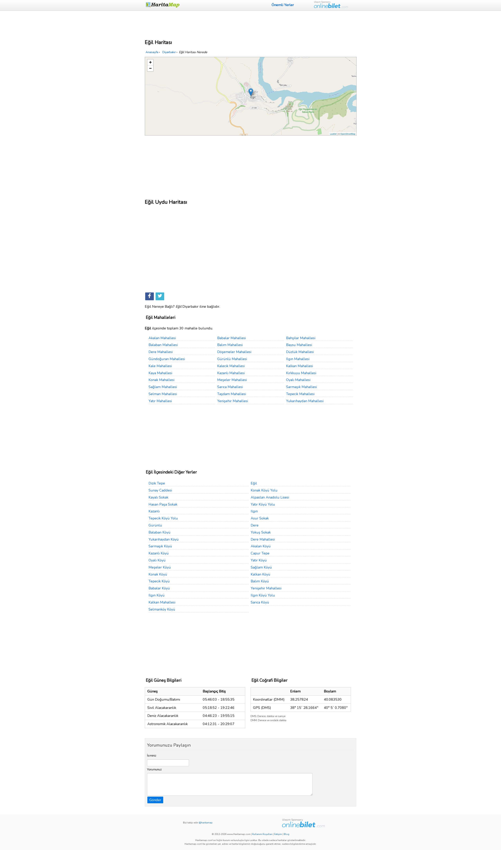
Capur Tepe (260, 553)
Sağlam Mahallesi (163, 387)
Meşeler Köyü (160, 567)
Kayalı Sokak (158, 497)
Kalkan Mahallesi (299, 366)
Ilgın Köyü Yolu (263, 595)
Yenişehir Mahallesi (232, 401)
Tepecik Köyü (159, 581)
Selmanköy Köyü (162, 609)
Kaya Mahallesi (160, 373)
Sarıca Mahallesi (230, 387)
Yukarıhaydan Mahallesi (304, 401)
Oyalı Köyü (157, 560)
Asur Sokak (260, 518)
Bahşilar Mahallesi (300, 338)
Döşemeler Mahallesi (234, 352)
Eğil (254, 483)
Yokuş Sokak (261, 532)
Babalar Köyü (159, 588)
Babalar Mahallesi (231, 338)
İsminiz (151, 755)
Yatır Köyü (259, 560)
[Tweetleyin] (160, 296)
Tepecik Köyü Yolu (163, 518)
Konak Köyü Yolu (264, 490)
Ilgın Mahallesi (297, 359)
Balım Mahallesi (230, 345)
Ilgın (254, 511)
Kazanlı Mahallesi (231, 373)
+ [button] (150, 62)
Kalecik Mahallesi (231, 366)
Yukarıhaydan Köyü (164, 539)
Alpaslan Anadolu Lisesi (270, 497)
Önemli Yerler (283, 5)
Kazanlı (154, 511)
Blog (286, 834)
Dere (255, 525)
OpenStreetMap (347, 133)
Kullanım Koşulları (262, 834)
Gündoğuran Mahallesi (167, 359)
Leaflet (333, 133)
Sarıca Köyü (260, 602)
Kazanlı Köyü (159, 553)
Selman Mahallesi (163, 394)
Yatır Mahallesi (160, 401)
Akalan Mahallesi (162, 338)
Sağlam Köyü (261, 567)
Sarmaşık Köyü (160, 546)
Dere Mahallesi (161, 352)
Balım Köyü (260, 581)
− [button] (150, 68)
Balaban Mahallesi (163, 345)
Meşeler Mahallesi (232, 379)
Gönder (155, 800)
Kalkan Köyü (260, 574)
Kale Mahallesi (160, 366)
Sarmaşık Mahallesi (301, 387)
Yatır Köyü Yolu (263, 504)
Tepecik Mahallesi (300, 394)
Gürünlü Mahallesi (232, 359)
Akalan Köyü (261, 546)
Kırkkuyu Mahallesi (301, 373)
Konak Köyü (158, 574)
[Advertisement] (250, 24)
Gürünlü (155, 525)
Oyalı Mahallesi (298, 379)
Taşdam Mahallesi (231, 394)
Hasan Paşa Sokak (163, 504)
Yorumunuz (154, 769)
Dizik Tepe (157, 483)
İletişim (278, 834)
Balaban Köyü (159, 532)
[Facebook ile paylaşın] (149, 296)
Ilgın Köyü (157, 595)
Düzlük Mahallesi (300, 352)
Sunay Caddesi (160, 490)
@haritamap (206, 822)
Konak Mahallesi (161, 379)
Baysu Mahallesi (299, 345)
